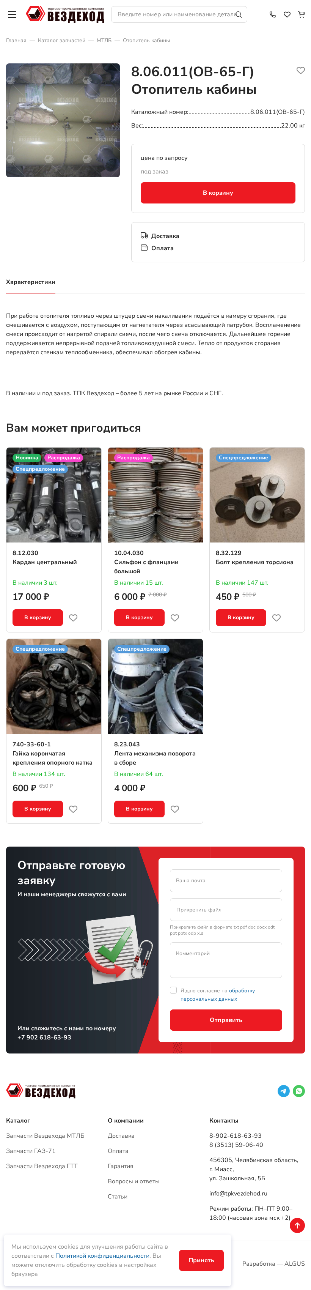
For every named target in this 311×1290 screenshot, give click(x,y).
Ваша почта (191, 880)
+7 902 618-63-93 (44, 1037)
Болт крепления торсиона (255, 562)
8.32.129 (229, 553)
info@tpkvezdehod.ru (238, 1193)
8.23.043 (127, 744)
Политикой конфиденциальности (102, 1256)
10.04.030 (129, 553)
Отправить (226, 1020)
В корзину (218, 193)
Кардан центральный (45, 562)
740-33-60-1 (32, 744)
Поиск (239, 14)
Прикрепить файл (198, 909)
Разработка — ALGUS (273, 1264)
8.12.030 (25, 553)
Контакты (223, 1121)
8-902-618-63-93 (235, 1136)
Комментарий (193, 953)
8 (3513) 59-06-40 (236, 1145)
